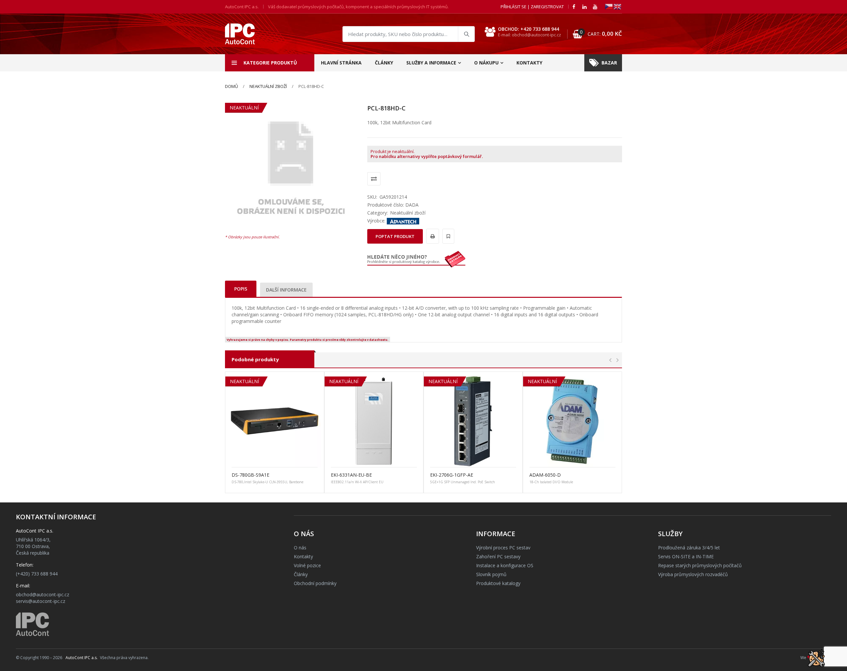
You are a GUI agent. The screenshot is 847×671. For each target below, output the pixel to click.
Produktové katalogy (498, 583)
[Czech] (609, 6)
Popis (240, 289)
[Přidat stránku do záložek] (447, 236)
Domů (231, 86)
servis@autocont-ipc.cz (40, 601)
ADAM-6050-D (545, 475)
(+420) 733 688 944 (37, 574)
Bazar (609, 62)
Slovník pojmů (491, 574)
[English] (617, 6)
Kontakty (529, 62)
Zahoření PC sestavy (498, 556)
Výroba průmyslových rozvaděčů (693, 574)
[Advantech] (403, 220)
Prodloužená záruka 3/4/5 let (689, 547)
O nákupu (486, 62)
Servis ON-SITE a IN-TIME (686, 556)
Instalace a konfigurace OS (504, 565)
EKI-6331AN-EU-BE (351, 475)
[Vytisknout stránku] (431, 236)
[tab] (240, 289)
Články (384, 62)
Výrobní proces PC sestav (503, 547)
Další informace (286, 290)
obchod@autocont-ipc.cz (42, 594)
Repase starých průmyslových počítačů (700, 565)
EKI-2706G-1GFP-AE (451, 475)
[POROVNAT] (373, 178)
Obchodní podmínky (315, 583)
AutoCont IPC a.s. (82, 657)
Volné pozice (307, 565)
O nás (300, 547)
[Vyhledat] (466, 34)
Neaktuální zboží (268, 86)
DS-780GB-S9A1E (250, 475)
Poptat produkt (395, 236)
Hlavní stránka (341, 62)
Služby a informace (431, 62)
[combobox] (408, 34)
